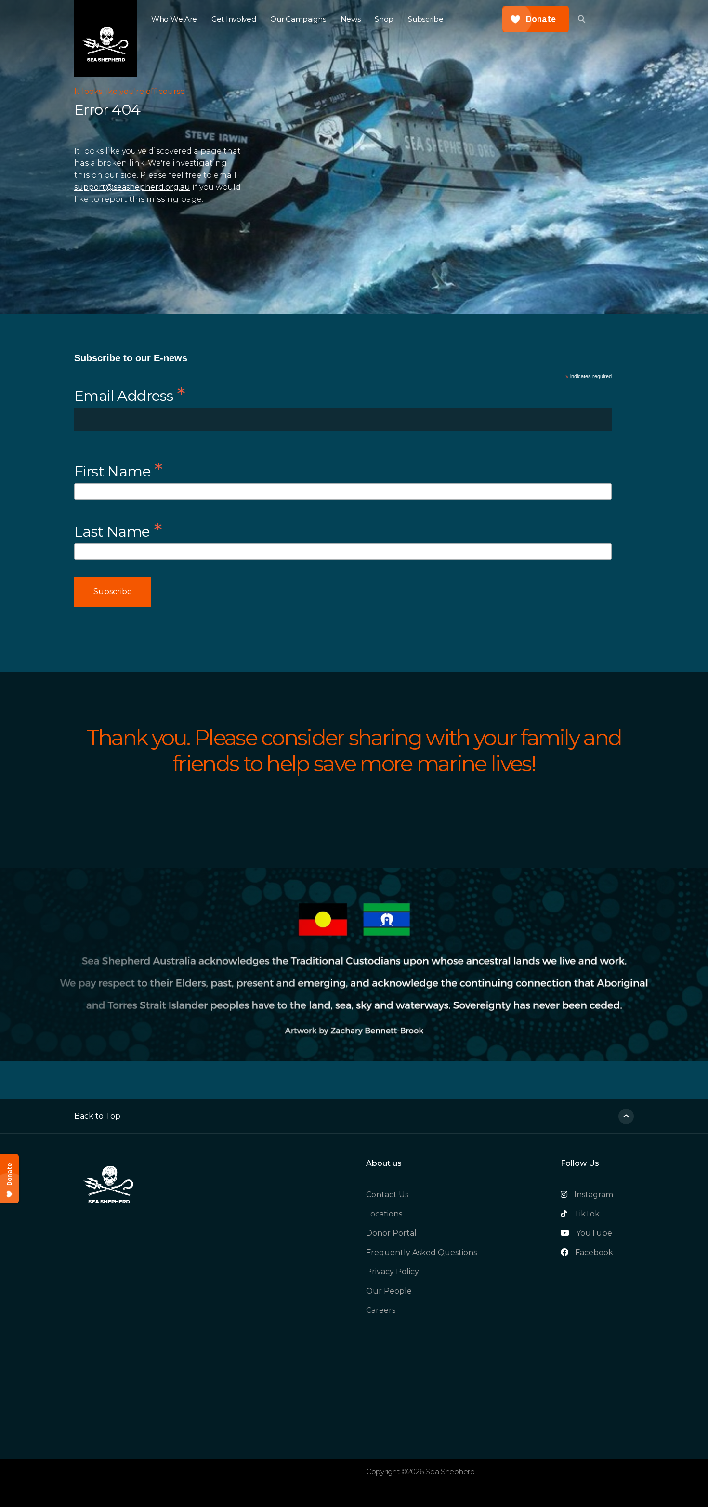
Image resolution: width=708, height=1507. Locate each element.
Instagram (593, 1194)
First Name (118, 470)
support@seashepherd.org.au (132, 187)
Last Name (118, 530)
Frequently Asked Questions (421, 1252)
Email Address (129, 394)
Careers (380, 1310)
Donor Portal (391, 1233)
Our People (389, 1290)
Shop (384, 19)
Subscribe (425, 19)
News (351, 19)
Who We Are (174, 19)
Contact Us (387, 1194)
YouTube (594, 1233)
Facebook (594, 1252)
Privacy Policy (392, 1271)
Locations (384, 1213)
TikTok (587, 1213)
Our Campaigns (298, 19)
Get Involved (233, 19)
